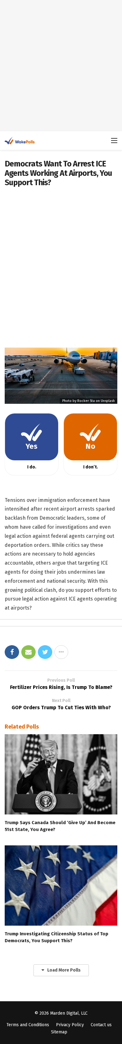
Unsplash (108, 401)
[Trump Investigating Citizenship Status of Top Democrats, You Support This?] (61, 885)
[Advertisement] (61, 65)
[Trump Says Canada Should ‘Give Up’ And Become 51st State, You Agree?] (61, 774)
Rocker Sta (86, 401)
